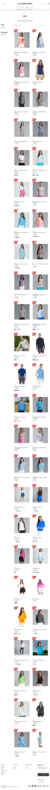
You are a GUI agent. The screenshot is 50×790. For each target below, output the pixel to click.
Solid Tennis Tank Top (37, 690)
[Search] (41, 3)
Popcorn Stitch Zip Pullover (19, 417)
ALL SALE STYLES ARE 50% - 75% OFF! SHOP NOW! (25, 9)
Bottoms (21, 7)
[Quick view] (29, 30)
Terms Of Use (3, 773)
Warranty (2, 771)
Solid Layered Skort (36, 568)
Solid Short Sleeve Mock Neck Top (20, 690)
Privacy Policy (3, 772)
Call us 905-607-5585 (4, 785)
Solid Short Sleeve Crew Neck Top (39, 660)
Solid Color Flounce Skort (38, 507)
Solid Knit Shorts (17, 568)
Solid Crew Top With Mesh (37, 537)
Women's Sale (3, 26)
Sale (32, 7)
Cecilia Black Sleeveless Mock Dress (21, 141)
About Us (2, 768)
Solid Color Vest (17, 537)
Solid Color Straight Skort (19, 507)
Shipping (2, 769)
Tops (17, 7)
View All (27, 768)
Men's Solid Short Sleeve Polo (19, 386)
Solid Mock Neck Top (18, 629)
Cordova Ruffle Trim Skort (19, 201)
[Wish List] (43, 3)
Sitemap (2, 774)
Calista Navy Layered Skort (38, 82)
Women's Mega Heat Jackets (38, 721)
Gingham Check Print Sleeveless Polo (39, 232)
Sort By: (41, 25)
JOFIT (26, 767)
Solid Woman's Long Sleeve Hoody (20, 721)
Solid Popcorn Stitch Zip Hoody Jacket (21, 660)
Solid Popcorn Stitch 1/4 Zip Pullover (40, 629)
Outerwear (27, 7)
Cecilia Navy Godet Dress (37, 141)
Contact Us (3, 767)
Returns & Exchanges (4, 770)
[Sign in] (45, 3)
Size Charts (2, 766)
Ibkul (26, 766)
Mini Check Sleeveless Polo (38, 386)
